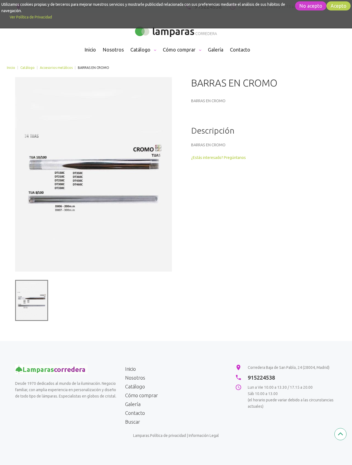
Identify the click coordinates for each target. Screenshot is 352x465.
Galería (133, 404)
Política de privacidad (168, 435)
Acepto (338, 6)
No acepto (310, 6)
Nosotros (135, 377)
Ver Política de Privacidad (31, 17)
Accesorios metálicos (56, 67)
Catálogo (27, 67)
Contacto (135, 413)
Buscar (132, 422)
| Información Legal (203, 435)
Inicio (11, 67)
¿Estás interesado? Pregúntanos (218, 157)
